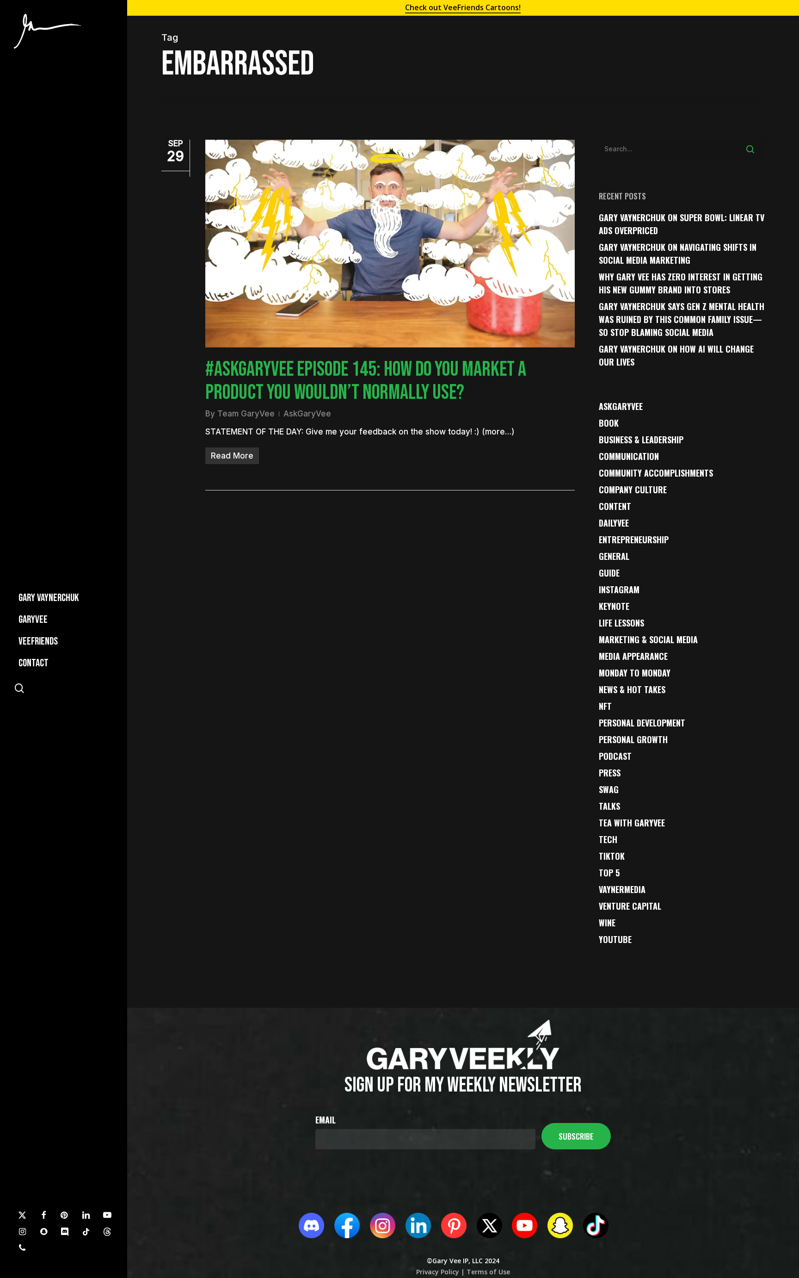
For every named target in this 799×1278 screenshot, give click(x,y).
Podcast (615, 756)
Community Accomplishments (656, 473)
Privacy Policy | (440, 1271)
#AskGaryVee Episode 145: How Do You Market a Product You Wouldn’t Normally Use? (365, 381)
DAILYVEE (614, 523)
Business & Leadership (641, 440)
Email (325, 1120)
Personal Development (642, 723)
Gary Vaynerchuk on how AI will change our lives (676, 355)
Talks (609, 806)
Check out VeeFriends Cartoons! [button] (463, 7)
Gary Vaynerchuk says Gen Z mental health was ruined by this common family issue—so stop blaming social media (681, 319)
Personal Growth (633, 739)
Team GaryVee (246, 413)
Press (610, 773)
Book (609, 423)
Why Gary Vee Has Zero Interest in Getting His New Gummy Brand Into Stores (680, 283)
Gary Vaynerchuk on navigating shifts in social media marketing (677, 253)
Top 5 (609, 873)
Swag (609, 789)
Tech (608, 839)
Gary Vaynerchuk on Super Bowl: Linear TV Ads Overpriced (681, 223)
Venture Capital (630, 906)
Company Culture (633, 490)
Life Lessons (621, 623)
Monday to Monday (634, 673)
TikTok (612, 856)
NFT (605, 706)
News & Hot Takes (632, 689)
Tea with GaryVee (632, 823)
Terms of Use (487, 1271)
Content (615, 506)
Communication (629, 456)
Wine (607, 923)
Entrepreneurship (634, 540)
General (614, 556)
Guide (609, 573)
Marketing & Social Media (648, 639)
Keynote (614, 606)
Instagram (619, 589)
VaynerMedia (622, 889)
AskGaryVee (307, 413)
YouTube (615, 939)
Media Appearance (633, 656)
